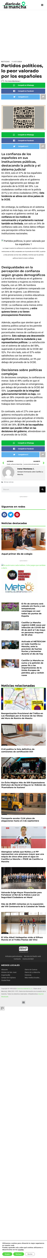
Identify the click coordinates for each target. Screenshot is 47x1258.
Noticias (5, 62)
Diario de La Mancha (32, 972)
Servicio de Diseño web (32, 956)
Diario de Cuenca (31, 970)
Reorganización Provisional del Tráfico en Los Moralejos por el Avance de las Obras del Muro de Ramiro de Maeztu (22, 716)
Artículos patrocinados (13, 956)
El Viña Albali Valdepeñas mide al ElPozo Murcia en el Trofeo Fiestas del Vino (22, 938)
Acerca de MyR (28, 959)
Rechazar (19, 1254)
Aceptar (7, 1254)
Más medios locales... (33, 978)
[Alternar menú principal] (42, 5)
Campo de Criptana (8, 978)
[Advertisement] (23, 34)
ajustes (21, 1250)
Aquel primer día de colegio (16, 554)
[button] (24, 1002)
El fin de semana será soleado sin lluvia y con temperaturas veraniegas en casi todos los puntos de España (33, 610)
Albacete (4, 970)
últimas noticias (8, 482)
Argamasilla (5, 975)
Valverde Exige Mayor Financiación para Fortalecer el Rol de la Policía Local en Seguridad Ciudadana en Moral (21, 895)
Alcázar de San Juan (9, 972)
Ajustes (29, 1254)
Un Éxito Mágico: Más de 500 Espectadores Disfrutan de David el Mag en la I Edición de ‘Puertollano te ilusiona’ (23, 785)
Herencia (28, 975)
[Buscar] (43, 489)
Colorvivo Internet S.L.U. (24, 988)
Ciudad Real (5, 980)
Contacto (17, 959)
